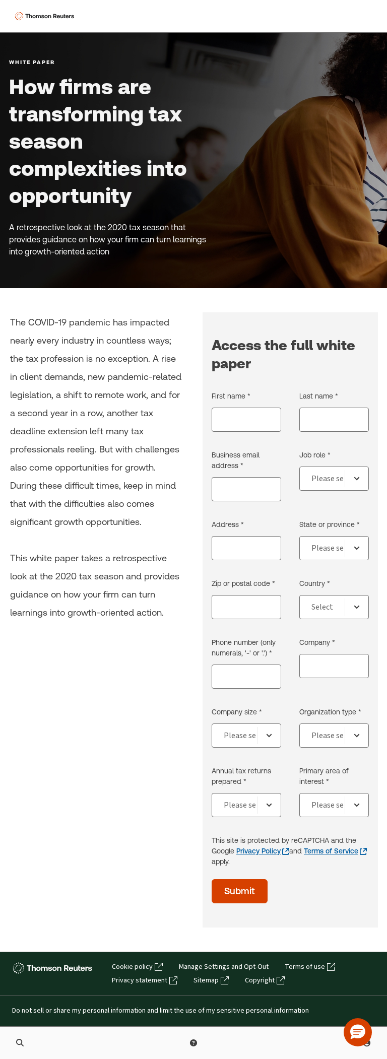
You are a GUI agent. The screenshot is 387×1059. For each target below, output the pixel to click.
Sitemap (206, 980)
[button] (358, 1032)
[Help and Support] (193, 1043)
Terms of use (305, 966)
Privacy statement (139, 980)
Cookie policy (132, 966)
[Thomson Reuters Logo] (46, 16)
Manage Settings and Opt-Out (224, 966)
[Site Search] (20, 1043)
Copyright (260, 980)
